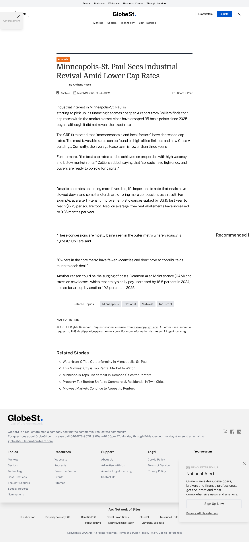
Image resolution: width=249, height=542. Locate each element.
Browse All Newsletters (202, 513)
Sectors (13, 465)
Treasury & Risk (169, 517)
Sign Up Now (214, 504)
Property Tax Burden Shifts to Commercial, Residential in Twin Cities (113, 382)
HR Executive (93, 522)
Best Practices (17, 477)
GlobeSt (144, 517)
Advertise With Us (113, 465)
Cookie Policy (156, 459)
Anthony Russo (82, 84)
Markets (13, 459)
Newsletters (205, 13)
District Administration (121, 522)
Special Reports (18, 488)
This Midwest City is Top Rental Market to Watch (99, 368)
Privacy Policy (157, 471)
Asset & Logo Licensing (116, 471)
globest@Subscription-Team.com (30, 441)
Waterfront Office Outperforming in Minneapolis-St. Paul (105, 362)
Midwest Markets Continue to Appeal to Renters (99, 388)
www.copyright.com (145, 327)
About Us (107, 459)
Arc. (90, 532)
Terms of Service (159, 465)
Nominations (16, 494)
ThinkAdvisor (27, 517)
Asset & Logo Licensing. (170, 331)
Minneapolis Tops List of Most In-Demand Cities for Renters (107, 375)
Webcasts (114, 3)
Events (86, 3)
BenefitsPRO (88, 517)
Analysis (63, 59)
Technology (15, 471)
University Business (152, 522)
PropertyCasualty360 (58, 517)
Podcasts (99, 3)
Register (224, 13)
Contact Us (108, 477)
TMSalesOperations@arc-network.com (95, 331)
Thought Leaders (156, 3)
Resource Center (133, 3)
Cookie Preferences (170, 532)
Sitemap (60, 482)
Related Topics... (84, 304)
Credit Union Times (118, 517)
